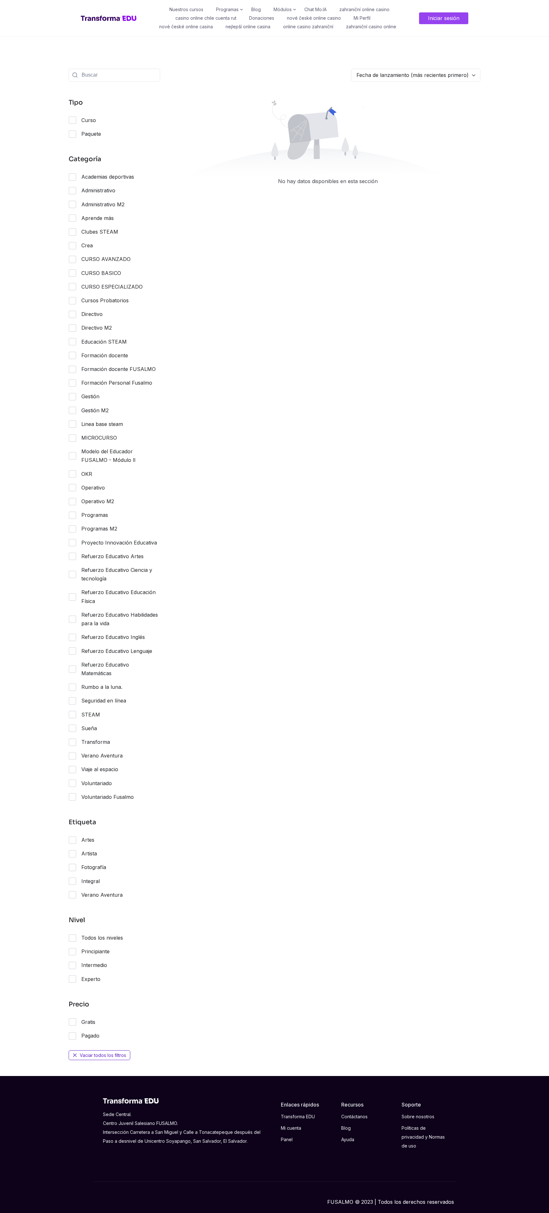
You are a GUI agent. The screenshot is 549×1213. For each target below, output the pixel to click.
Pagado (90, 1035)
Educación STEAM (104, 342)
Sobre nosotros (418, 1116)
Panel (287, 1139)
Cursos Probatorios (105, 300)
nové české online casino (314, 18)
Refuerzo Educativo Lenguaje (116, 651)
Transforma (95, 742)
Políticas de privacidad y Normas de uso (423, 1136)
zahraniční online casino (364, 9)
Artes (87, 840)
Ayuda (347, 1139)
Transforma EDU (298, 1116)
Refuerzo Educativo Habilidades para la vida (119, 619)
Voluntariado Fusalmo (107, 797)
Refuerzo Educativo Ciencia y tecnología (116, 574)
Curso (88, 120)
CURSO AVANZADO (106, 259)
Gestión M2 (95, 410)
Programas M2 (99, 528)
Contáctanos (354, 1116)
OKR (86, 474)
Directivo (92, 314)
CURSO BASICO (101, 273)
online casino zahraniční (308, 26)
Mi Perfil (362, 18)
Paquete (91, 134)
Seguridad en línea (103, 700)
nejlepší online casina (248, 26)
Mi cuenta (291, 1128)
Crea (87, 245)
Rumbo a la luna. (101, 687)
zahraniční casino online (371, 26)
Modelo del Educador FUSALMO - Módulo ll (108, 455)
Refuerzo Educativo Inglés (113, 637)
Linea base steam (102, 424)
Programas (227, 9)
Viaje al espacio (99, 769)
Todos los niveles (102, 938)
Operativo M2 (97, 501)
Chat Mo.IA (315, 9)
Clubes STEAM (99, 232)
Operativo (93, 487)
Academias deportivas (107, 177)
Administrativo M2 (103, 204)
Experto (90, 979)
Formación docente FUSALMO (118, 369)
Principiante (95, 951)
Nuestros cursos (186, 9)
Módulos (283, 9)
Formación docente (104, 355)
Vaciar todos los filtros (103, 1055)
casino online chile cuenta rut (205, 18)
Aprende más (97, 218)
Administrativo (98, 190)
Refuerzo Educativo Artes (112, 556)
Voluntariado (96, 783)
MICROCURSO (99, 438)
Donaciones (261, 18)
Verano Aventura (102, 755)
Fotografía (93, 867)
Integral (90, 881)
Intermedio (94, 965)
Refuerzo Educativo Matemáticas (105, 668)
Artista (89, 853)
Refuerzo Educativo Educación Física (118, 596)
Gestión (90, 396)
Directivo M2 (96, 328)
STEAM (90, 714)
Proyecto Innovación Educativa (119, 542)
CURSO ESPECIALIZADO (112, 287)
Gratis (88, 1022)
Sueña (89, 728)
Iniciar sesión (443, 18)
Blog (256, 9)
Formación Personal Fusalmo (116, 383)
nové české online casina (186, 26)
